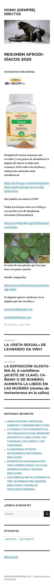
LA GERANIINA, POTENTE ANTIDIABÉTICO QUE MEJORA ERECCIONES (24, 453)
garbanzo (10, 539)
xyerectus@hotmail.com (18, 309)
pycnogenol (27, 539)
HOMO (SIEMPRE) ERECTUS (19, 12)
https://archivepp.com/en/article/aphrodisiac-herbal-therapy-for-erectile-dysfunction (26, 187)
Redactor (13, 325)
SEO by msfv (11, 557)
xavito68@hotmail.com (17, 317)
